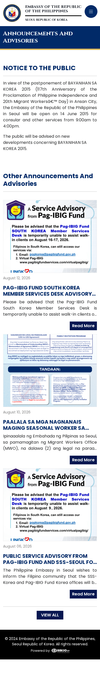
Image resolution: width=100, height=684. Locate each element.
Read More (83, 326)
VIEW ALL (50, 615)
